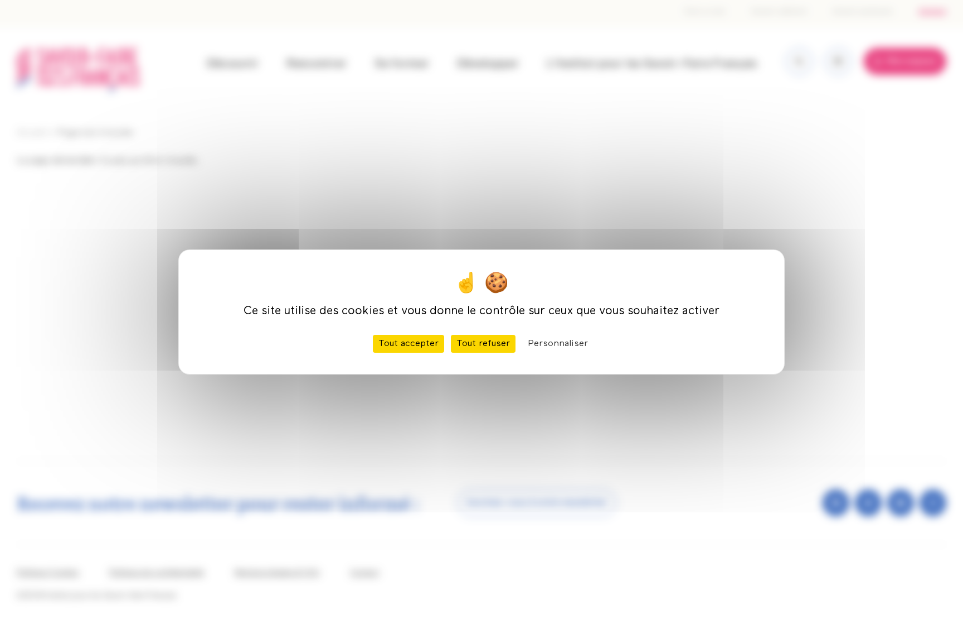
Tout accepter (408, 343)
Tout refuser (483, 343)
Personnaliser (558, 343)
